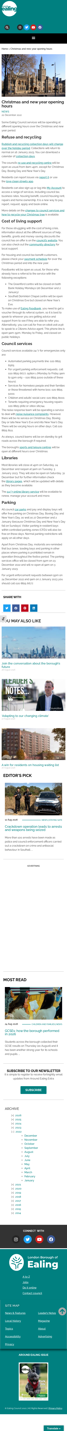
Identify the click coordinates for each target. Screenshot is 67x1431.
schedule (41, 259)
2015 (18, 1208)
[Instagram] (20, 27)
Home (5, 49)
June (27, 1160)
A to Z (26, 1276)
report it (44, 177)
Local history (13, 1320)
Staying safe (55, 820)
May (27, 1164)
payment (30, 259)
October (29, 1143)
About (42, 1328)
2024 (18, 1123)
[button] (7, 27)
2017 (18, 1200)
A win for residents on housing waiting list (30, 765)
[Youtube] (33, 27)
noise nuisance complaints (32, 414)
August (28, 1152)
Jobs (25, 1282)
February (29, 1176)
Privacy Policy (55, 1408)
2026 (18, 1115)
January (29, 1180)
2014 (18, 1213)
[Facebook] (40, 27)
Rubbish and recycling (16, 144)
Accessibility (13, 1336)
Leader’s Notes (47, 1313)
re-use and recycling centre (35, 162)
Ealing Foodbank (31, 308)
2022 (19, 1131)
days (31, 156)
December (30, 1135)
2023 (18, 1127)
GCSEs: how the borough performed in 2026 (32, 1032)
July (27, 1156)
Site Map (12, 1305)
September (31, 1147)
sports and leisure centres (35, 447)
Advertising (45, 1336)
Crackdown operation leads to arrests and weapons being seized (33, 828)
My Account (54, 187)
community (36, 244)
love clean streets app (19, 181)
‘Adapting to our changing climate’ (25, 716)
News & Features (15, 1313)
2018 (18, 1196)
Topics (9, 1328)
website (52, 240)
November (30, 1139)
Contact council (32, 1293)
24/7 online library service (23, 491)
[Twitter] (27, 27)
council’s (41, 240)
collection (22, 156)
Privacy (9, 1344)
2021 (18, 1184)
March (28, 1172)
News (5, 111)
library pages (14, 481)
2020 (18, 1188)
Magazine (44, 1320)
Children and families (43, 1024)
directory (49, 244)
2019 (18, 1192)
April (27, 1168)
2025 (18, 1119)
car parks (20, 509)
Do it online (29, 1287)
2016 (18, 1204)
